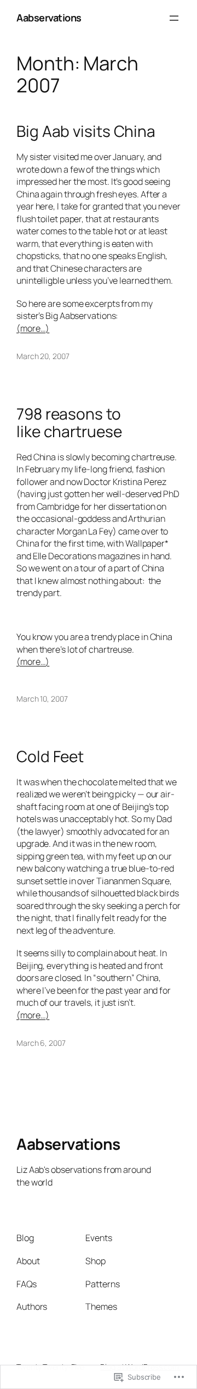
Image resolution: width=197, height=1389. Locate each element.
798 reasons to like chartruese (69, 422)
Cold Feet (50, 756)
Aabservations (49, 17)
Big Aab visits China (85, 131)
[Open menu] (174, 18)
